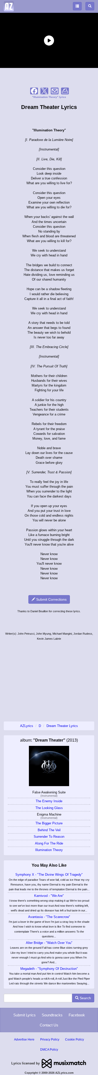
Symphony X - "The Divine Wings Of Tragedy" (49, 874)
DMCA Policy (49, 1049)
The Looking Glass (49, 808)
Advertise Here (24, 1039)
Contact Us (49, 1025)
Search (85, 998)
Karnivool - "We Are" (49, 896)
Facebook (77, 1015)
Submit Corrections (51, 599)
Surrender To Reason (49, 836)
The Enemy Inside (49, 801)
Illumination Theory (49, 850)
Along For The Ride (49, 843)
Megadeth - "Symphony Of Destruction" (49, 969)
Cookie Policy (74, 1039)
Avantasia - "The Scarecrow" (49, 917)
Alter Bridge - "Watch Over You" (49, 943)
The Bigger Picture (49, 823)
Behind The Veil (49, 830)
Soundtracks (52, 1015)
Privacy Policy (49, 1039)
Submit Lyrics (24, 1015)
